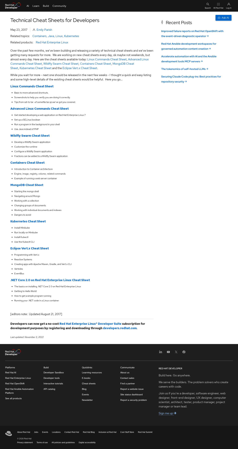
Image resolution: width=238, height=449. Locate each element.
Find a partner (127, 383)
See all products (13, 398)
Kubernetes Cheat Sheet (35, 68)
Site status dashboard (131, 394)
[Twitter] (176, 353)
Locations (56, 432)
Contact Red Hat (71, 432)
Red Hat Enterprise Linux (52, 42)
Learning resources (92, 372)
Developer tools (52, 378)
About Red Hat (23, 432)
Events (85, 394)
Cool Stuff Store (127, 432)
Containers (39, 36)
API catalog (49, 389)
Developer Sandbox (54, 372)
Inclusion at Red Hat (107, 432)
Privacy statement (25, 442)
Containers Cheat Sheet (95, 64)
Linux (59, 36)
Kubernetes (71, 36)
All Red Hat (218, 8)
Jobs (36, 432)
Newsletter (87, 400)
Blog (84, 389)
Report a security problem (133, 400)
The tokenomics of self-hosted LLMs (183, 69)
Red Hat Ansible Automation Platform (19, 391)
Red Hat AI (10, 372)
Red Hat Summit (145, 432)
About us (124, 372)
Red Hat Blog (89, 432)
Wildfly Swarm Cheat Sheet (61, 64)
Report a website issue (132, 389)
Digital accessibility (87, 442)
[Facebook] (184, 353)
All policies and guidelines (63, 442)
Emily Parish (44, 30)
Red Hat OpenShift (14, 383)
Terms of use (42, 442)
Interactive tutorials (53, 383)
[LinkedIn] (161, 353)
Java (51, 36)
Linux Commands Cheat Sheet (107, 59)
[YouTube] (168, 353)
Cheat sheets (89, 383)
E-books (86, 378)
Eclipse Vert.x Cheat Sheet (79, 68)
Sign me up (166, 413)
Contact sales (127, 378)
